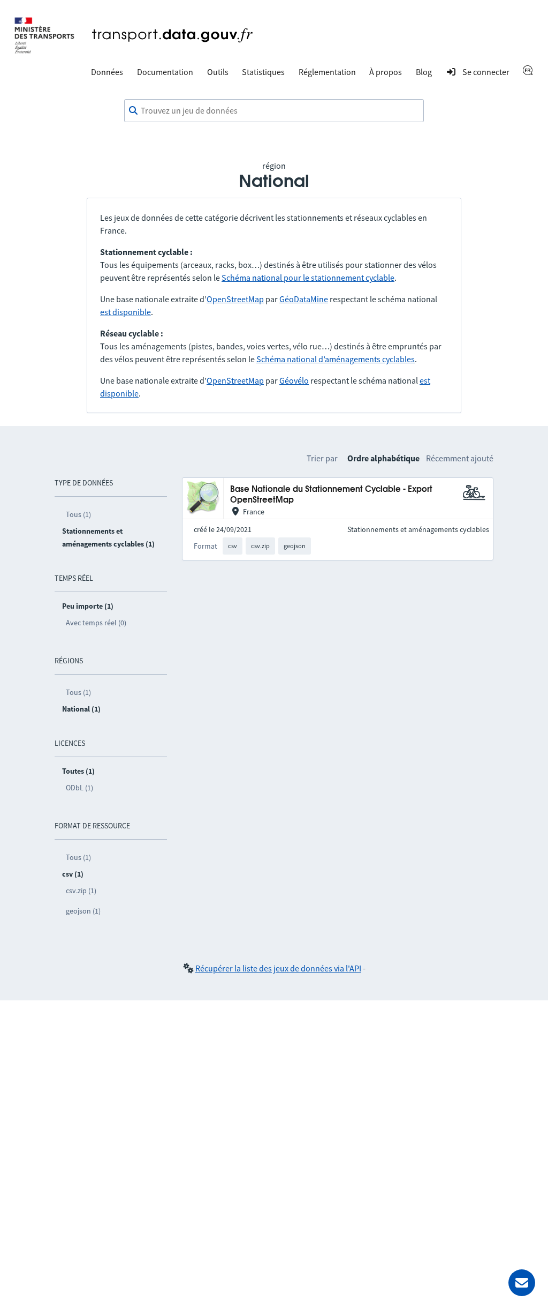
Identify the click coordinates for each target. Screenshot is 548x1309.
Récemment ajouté (459, 458)
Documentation (165, 71)
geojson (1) (83, 911)
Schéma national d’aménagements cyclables (335, 359)
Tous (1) (78, 514)
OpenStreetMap (235, 299)
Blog (424, 71)
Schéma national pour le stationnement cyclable (308, 277)
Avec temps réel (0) (96, 622)
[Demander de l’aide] (521, 1282)
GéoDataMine (303, 299)
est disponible (125, 311)
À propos (385, 71)
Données (107, 71)
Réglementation (327, 71)
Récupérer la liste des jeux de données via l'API (278, 968)
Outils (218, 71)
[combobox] (274, 111)
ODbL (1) (79, 787)
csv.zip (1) (81, 890)
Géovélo (294, 380)
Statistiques (263, 71)
